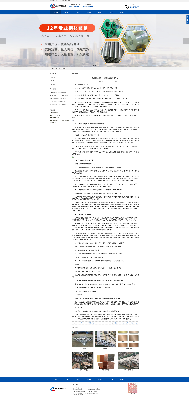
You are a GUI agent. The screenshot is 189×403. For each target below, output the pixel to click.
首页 (53, 68)
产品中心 (78, 12)
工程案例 (89, 12)
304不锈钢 (78, 127)
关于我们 (67, 12)
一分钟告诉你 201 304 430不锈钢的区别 (85, 323)
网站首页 (56, 12)
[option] (94, 40)
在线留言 (111, 12)
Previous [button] (3, 41)
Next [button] (186, 41)
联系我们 (122, 12)
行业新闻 (64, 68)
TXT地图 (80, 394)
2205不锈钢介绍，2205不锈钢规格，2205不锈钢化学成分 (63, 104)
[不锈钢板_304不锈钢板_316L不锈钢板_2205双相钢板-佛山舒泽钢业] (58, 5)
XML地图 (75, 394)
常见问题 (53, 84)
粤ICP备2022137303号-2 (93, 388)
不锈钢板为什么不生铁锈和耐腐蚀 (58, 92)
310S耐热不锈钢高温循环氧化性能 (58, 101)
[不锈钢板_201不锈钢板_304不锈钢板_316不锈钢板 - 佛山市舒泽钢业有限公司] (58, 389)
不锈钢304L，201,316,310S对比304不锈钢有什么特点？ (126, 323)
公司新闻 (53, 77)
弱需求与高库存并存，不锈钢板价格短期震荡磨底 (61, 95)
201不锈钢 (93, 124)
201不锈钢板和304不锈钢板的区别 (58, 98)
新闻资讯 (100, 12)
